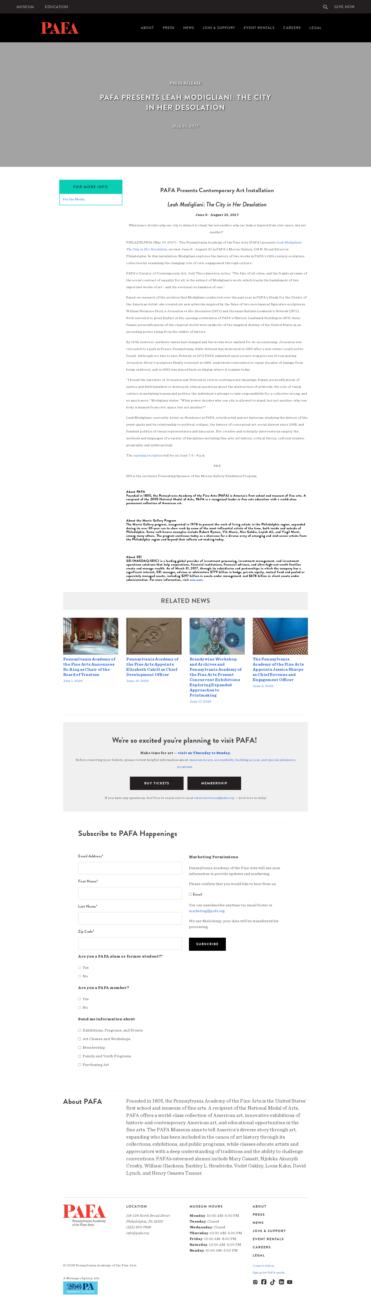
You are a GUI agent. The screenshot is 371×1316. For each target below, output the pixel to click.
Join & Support (219, 27)
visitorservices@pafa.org (214, 798)
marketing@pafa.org (207, 911)
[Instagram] (256, 1282)
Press (169, 27)
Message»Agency (79, 1278)
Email (197, 894)
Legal (315, 27)
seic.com (196, 579)
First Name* (88, 881)
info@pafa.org (137, 1233)
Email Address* (90, 856)
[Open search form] (325, 7)
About (147, 27)
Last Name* (87, 906)
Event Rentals (259, 27)
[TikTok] (273, 1282)
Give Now (344, 7)
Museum (25, 7)
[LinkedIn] (281, 1282)
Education (56, 7)
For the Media (74, 199)
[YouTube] (290, 1282)
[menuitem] (25, 7)
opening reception (148, 455)
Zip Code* (86, 931)
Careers (292, 27)
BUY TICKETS (156, 783)
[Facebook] (264, 1282)
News (188, 27)
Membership (214, 783)
